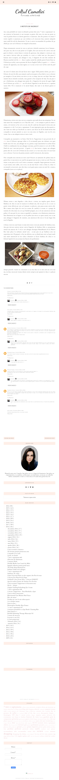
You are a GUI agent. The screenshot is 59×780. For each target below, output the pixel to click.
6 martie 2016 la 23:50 (22, 400)
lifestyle (10, 723)
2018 (8, 522)
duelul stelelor (26, 715)
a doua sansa (25, 707)
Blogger (36, 699)
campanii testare (50, 709)
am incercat (49, 707)
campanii (42, 709)
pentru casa (47, 725)
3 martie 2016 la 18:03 (22, 341)
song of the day (34, 734)
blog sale (25, 709)
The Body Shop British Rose (16, 567)
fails (13, 717)
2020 (8, 518)
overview (21, 725)
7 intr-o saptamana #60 (14, 557)
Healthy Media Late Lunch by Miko (18, 563)
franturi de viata (32, 717)
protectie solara (28, 729)
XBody (5, 738)
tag (54, 734)
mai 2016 (11, 543)
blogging (31, 709)
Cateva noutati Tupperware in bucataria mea (21, 583)
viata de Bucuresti (34, 736)
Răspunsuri (11, 297)
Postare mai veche (50, 438)
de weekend (20, 713)
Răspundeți (10, 295)
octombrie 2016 (13, 533)
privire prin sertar (44, 727)
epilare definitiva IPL (48, 715)
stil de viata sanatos (46, 734)
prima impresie (32, 727)
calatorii (36, 709)
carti (5, 711)
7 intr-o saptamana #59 (14, 571)
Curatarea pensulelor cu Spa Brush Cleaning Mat (23, 609)
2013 (8, 630)
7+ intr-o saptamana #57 (15, 607)
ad (36, 707)
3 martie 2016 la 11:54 (17, 309)
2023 (8, 512)
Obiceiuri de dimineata (14, 559)
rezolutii (47, 731)
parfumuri (35, 725)
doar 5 (18, 715)
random (43, 729)
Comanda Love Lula (13, 553)
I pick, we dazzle (12, 555)
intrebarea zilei (27, 721)
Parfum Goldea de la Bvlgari (16, 569)
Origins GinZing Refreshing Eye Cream (19, 587)
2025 (8, 508)
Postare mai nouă (9, 438)
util (29, 736)
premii (19, 727)
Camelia (13, 300)
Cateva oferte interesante (15, 593)
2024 (8, 510)
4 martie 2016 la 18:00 (20, 390)
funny (41, 717)
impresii (10, 721)
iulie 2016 (11, 539)
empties (38, 715)
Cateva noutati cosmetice (15, 549)
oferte (6, 725)
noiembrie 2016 (13, 531)
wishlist (53, 736)
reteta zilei (29, 23)
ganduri (46, 717)
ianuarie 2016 (12, 623)
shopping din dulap (19, 734)
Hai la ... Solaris (12, 585)
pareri (29, 725)
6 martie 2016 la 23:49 (22, 378)
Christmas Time (24, 711)
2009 (8, 638)
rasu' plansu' (51, 729)
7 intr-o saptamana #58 (14, 589)
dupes (33, 715)
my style (24, 723)
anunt (9, 709)
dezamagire (7, 715)
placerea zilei (7, 727)
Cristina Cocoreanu (11, 328)
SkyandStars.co (39, 778)
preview (24, 727)
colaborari (32, 711)
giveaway (15, 719)
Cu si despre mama (13, 601)
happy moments (38, 719)
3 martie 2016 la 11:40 (16, 291)
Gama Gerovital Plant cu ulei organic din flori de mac (24, 575)
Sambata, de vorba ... (14, 573)
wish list (47, 736)
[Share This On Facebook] (27, 283)
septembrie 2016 (13, 535)
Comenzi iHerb (12, 561)
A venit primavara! (13, 619)
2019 (8, 520)
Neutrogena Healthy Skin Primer (17, 605)
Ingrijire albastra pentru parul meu (18, 565)
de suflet (13, 713)
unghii (20, 736)
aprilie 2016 (12, 545)
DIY (13, 715)
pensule (41, 725)
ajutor (39, 707)
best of (13, 709)
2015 (8, 625)
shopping (8, 733)
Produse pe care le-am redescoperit (18, 599)
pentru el (53, 725)
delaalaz (38, 713)
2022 (8, 514)
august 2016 (12, 537)
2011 (8, 634)
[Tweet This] (29, 283)
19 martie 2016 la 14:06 (18, 410)
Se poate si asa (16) (13, 617)
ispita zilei (39, 721)
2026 (8, 506)
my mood (19, 723)
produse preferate (14, 729)
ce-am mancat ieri (13, 711)
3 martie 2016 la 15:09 (21, 328)
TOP (16, 736)
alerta (43, 707)
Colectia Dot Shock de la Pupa (17, 577)
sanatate (52, 731)
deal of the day (30, 713)
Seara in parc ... (12, 603)
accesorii (32, 707)
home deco (47, 719)
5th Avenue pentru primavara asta (18, 551)
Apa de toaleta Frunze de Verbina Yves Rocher (22, 581)
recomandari (22, 731)
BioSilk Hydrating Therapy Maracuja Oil (20, 613)
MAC (13, 723)
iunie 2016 (11, 541)
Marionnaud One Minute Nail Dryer (19, 595)
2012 (8, 632)
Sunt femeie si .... (12, 611)
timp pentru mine (9, 736)
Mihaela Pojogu (11, 369)
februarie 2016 (12, 621)
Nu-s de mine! (11, 597)
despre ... (52, 713)
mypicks (30, 723)
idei (51, 719)
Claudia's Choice (11, 390)
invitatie (33, 721)
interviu (20, 721)
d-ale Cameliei (46, 711)
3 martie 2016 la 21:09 (20, 369)
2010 (8, 636)
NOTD (34, 723)
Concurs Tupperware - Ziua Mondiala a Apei (21, 591)
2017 (8, 524)
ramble (37, 729)
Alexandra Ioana (11, 352)
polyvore (14, 727)
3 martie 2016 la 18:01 (22, 318)
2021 (8, 516)
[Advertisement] (29, 685)
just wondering (48, 721)
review (40, 731)
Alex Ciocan (10, 410)
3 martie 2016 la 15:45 (20, 352)
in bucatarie (15, 721)
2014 (8, 627)
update (25, 736)
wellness (42, 736)
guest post (22, 719)
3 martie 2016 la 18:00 (22, 300)
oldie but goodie (12, 725)
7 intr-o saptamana (12, 706)
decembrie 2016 (13, 529)
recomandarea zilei (10, 731)
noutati (40, 723)
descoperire (44, 713)
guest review (29, 719)
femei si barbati (20, 717)
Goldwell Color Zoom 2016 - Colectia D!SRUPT (22, 579)
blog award (19, 709)
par (25, 725)
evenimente (7, 717)
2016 (7, 527)
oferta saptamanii (49, 723)
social (28, 734)
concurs (38, 711)
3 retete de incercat (13, 615)
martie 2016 (12, 547)
